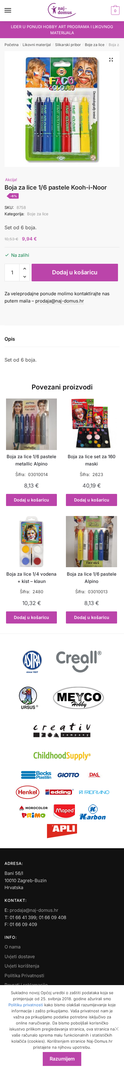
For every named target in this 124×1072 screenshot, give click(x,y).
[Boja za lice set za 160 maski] (91, 424)
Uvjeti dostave (20, 956)
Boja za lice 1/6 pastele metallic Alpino (31, 460)
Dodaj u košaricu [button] (31, 499)
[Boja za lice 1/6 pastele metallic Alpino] (31, 424)
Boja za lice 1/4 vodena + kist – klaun (31, 577)
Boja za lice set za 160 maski (92, 460)
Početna (12, 44)
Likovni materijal (37, 44)
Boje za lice (94, 44)
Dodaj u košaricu (75, 272)
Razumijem (62, 1059)
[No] (116, 1029)
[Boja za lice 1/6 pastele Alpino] (91, 541)
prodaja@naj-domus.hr (59, 301)
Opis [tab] (10, 339)
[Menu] (14, 10)
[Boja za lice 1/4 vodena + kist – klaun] (31, 541)
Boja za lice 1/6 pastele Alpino (91, 577)
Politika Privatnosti (24, 975)
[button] (111, 59)
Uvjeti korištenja (22, 966)
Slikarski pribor (68, 44)
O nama (12, 947)
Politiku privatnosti (25, 1004)
